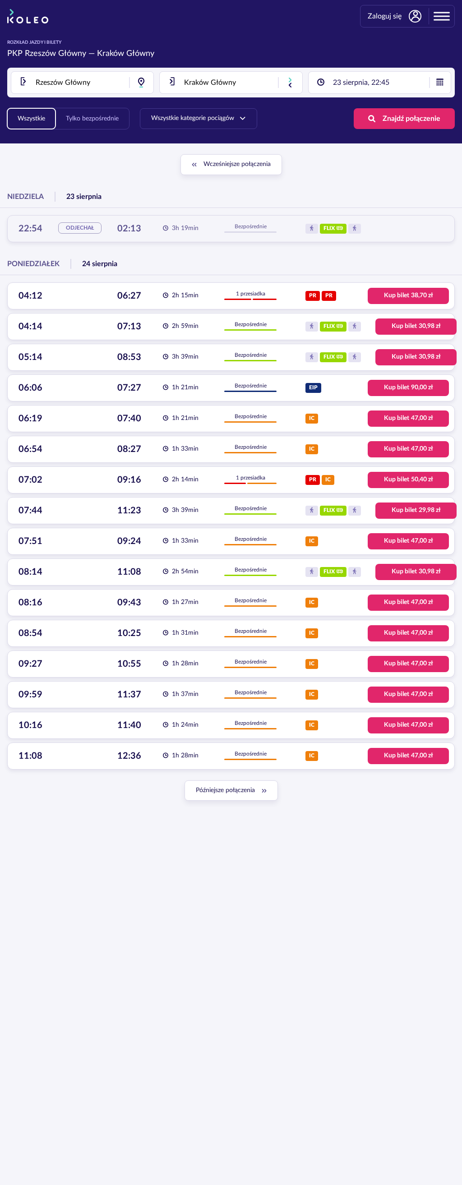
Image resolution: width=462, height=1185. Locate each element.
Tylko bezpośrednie (92, 118)
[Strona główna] (27, 16)
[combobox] (82, 82)
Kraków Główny (125, 54)
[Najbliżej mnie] (141, 82)
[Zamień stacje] (290, 82)
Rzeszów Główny (55, 54)
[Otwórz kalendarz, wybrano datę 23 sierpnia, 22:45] (440, 82)
